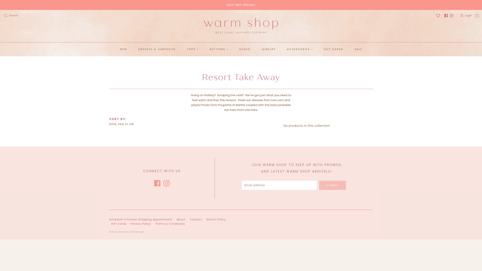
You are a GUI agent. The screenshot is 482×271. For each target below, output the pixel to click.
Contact (196, 219)
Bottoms (217, 49)
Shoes (244, 49)
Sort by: (118, 119)
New (123, 49)
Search (13, 15)
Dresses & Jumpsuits (157, 49)
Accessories (298, 49)
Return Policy (216, 219)
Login (468, 15)
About (181, 219)
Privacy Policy (141, 224)
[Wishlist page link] (438, 16)
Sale (358, 49)
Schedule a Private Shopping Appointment (140, 219)
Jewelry (269, 49)
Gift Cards (333, 49)
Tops (191, 49)
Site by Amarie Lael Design (126, 231)
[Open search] (6, 16)
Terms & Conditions (170, 224)
